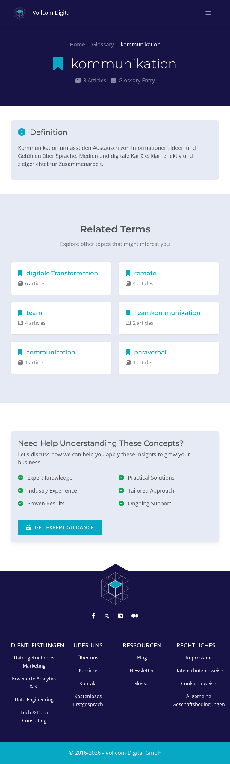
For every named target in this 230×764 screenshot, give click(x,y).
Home (77, 44)
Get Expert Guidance (63, 527)
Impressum (199, 657)
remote (144, 273)
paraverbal (150, 352)
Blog (142, 657)
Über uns (88, 657)
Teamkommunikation (167, 312)
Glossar (142, 683)
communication (50, 352)
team (33, 312)
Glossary (103, 44)
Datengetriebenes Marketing (34, 661)
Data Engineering (34, 699)
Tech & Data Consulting (34, 716)
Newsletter (142, 670)
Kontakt (88, 683)
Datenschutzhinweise (199, 670)
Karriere (88, 670)
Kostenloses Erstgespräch (88, 700)
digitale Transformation (61, 273)
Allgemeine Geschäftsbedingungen (198, 700)
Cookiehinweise (198, 683)
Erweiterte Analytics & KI (34, 682)
